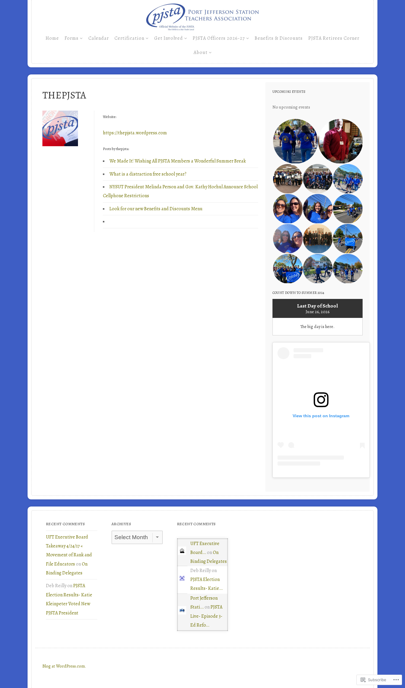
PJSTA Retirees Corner (333, 38)
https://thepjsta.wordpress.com (135, 133)
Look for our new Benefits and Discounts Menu (156, 209)
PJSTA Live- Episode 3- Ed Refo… (206, 616)
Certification (129, 38)
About (201, 52)
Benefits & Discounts (279, 38)
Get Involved (168, 38)
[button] (295, 141)
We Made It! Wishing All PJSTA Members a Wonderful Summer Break (177, 161)
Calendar (98, 38)
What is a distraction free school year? (147, 174)
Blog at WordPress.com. (64, 666)
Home (52, 38)
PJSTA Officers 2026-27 (219, 38)
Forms (72, 38)
